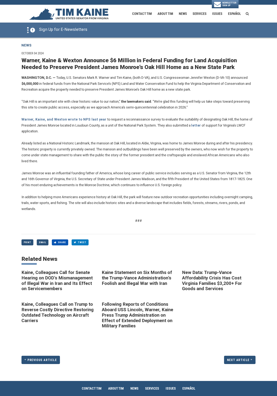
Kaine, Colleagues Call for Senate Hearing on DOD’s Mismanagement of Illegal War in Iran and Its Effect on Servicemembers (57, 280)
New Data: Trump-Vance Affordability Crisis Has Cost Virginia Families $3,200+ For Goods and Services (212, 280)
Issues (217, 14)
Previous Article (42, 360)
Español (234, 14)
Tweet (82, 242)
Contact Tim (142, 14)
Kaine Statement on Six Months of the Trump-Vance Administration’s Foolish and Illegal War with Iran (137, 278)
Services (200, 14)
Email (42, 242)
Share (62, 242)
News (183, 14)
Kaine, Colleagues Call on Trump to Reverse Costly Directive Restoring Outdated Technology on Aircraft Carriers (57, 312)
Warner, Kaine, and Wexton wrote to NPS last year (63, 119)
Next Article (238, 360)
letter (196, 125)
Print (27, 242)
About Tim (165, 14)
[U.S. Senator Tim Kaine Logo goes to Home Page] (68, 13)
